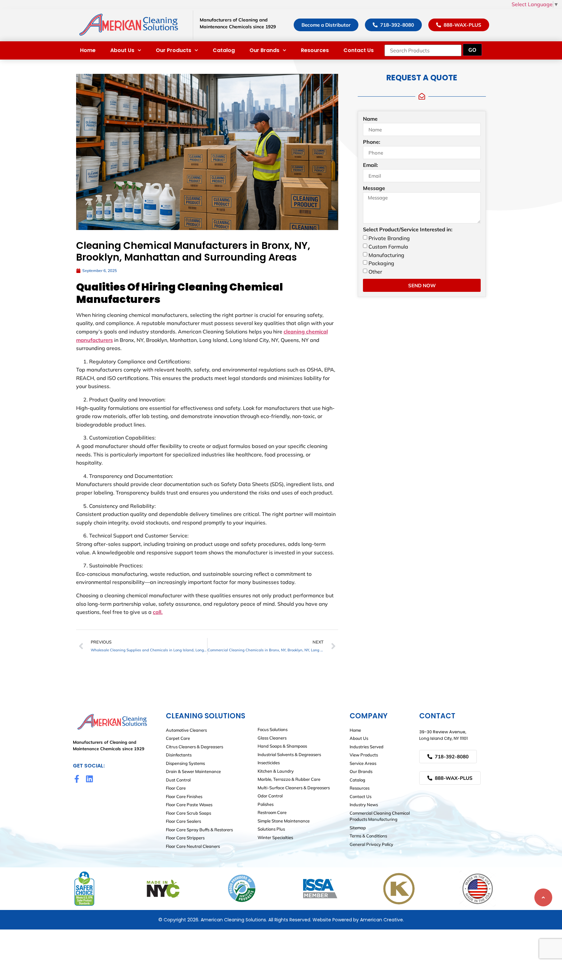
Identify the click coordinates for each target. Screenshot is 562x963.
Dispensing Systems (185, 763)
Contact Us (358, 50)
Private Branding (389, 238)
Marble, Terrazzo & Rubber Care (289, 779)
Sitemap (358, 827)
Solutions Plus (271, 829)
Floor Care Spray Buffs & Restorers (199, 829)
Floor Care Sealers (183, 821)
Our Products (173, 50)
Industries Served (366, 746)
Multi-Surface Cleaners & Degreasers (294, 787)
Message (374, 188)
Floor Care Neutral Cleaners (193, 846)
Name (370, 119)
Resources (315, 50)
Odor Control (270, 795)
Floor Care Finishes (184, 796)
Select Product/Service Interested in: (407, 230)
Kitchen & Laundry (276, 771)
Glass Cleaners (272, 737)
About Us (122, 50)
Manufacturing (386, 255)
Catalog (224, 50)
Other (375, 271)
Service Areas (363, 763)
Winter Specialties (275, 837)
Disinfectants (179, 754)
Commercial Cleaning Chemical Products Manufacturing (380, 816)
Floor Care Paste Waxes (189, 804)
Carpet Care (178, 738)
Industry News (364, 804)
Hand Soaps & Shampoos (282, 746)
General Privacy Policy (371, 844)
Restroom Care (272, 812)
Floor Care (176, 788)
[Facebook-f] (77, 779)
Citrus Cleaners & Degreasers (194, 746)
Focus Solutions (273, 729)
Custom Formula (388, 246)
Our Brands (264, 50)
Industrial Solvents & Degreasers (289, 754)
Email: (370, 165)
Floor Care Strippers (185, 837)
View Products (364, 754)
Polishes (266, 804)
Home (88, 50)
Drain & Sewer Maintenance (193, 771)
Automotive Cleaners (186, 730)
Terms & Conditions (368, 835)
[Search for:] (423, 50)
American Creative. (382, 919)
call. (158, 612)
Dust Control (178, 779)
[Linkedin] (89, 779)
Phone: (371, 142)
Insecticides (269, 762)
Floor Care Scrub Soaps (188, 813)
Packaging (381, 263)
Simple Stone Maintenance (284, 820)
